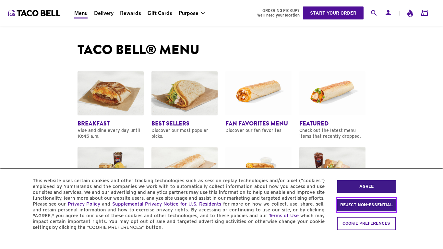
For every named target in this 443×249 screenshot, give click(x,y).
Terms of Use (283, 216)
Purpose (188, 13)
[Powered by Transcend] (10, 242)
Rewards (130, 13)
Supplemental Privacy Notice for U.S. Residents (167, 204)
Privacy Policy (84, 204)
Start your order (333, 13)
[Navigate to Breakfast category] (111, 105)
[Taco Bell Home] (35, 13)
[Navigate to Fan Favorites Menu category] (258, 102)
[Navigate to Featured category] (332, 105)
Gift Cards (160, 13)
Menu (81, 13)
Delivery (104, 13)
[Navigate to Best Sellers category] (184, 105)
